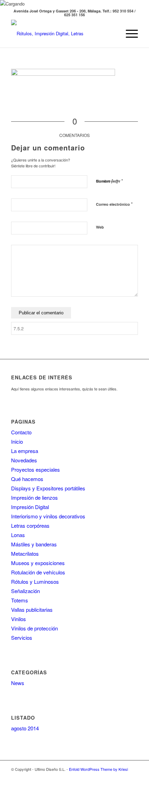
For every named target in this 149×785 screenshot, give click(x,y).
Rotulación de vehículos (38, 572)
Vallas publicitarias (32, 609)
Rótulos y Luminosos (35, 581)
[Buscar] (112, 33)
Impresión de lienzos (34, 497)
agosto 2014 (25, 728)
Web (100, 227)
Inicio (17, 441)
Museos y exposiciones (38, 562)
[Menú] (128, 33)
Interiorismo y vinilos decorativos (48, 516)
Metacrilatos (25, 553)
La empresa (24, 450)
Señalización (25, 590)
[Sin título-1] (61, 33)
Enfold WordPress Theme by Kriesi (98, 769)
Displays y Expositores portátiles (48, 488)
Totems (19, 600)
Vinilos (18, 618)
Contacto (21, 432)
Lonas (18, 534)
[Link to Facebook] (133, 776)
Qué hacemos (27, 478)
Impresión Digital (30, 506)
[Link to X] (122, 776)
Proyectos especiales (35, 469)
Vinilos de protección (34, 628)
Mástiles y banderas (34, 544)
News (17, 682)
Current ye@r (109, 180)
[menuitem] (112, 33)
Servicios (21, 637)
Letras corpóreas (30, 525)
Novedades (24, 460)
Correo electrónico (114, 204)
